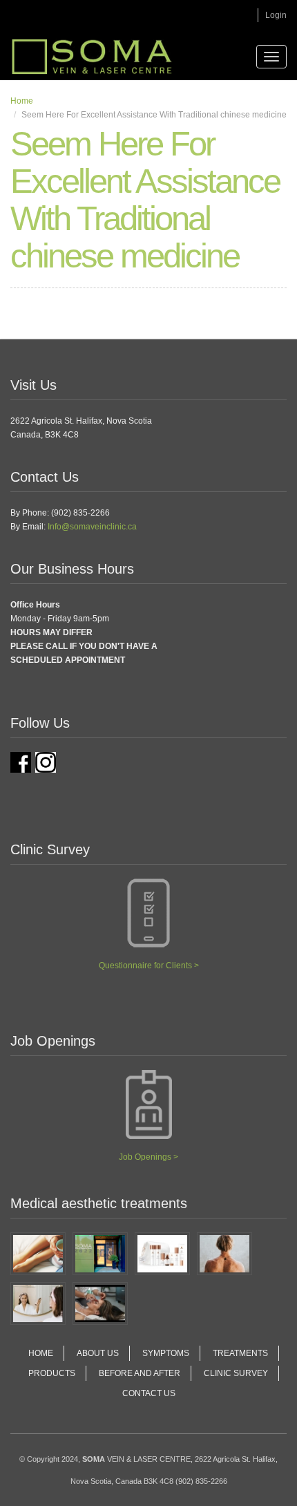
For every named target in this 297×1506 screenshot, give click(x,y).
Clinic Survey (236, 1373)
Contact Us (148, 1393)
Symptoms (165, 1353)
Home (21, 101)
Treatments (240, 1353)
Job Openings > (148, 1157)
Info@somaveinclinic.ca (92, 526)
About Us (98, 1353)
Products (51, 1373)
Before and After (139, 1373)
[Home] (92, 57)
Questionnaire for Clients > (149, 965)
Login (276, 15)
